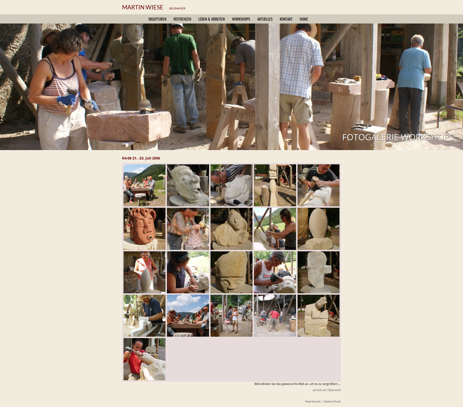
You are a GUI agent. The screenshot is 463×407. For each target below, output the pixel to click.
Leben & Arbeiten (211, 19)
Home (304, 19)
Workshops (241, 19)
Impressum (313, 401)
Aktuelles (265, 19)
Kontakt (286, 19)
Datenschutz (332, 401)
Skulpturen (157, 19)
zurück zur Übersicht (327, 390)
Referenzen (182, 19)
